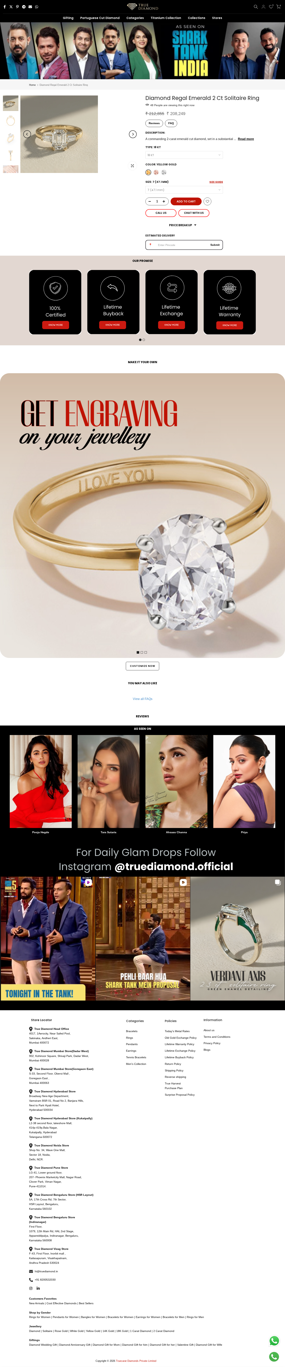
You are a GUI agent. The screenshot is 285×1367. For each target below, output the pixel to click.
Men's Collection (136, 1063)
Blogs (207, 1049)
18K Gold (122, 1331)
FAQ (171, 123)
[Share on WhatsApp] (36, 6)
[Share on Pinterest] (17, 6)
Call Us (161, 213)
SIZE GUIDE (216, 182)
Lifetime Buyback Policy (179, 1057)
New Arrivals (36, 1303)
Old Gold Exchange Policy (181, 1037)
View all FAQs (142, 699)
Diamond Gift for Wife (208, 1344)
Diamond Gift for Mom (106, 1344)
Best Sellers (85, 1303)
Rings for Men (195, 1317)
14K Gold (108, 1331)
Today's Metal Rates (177, 1031)
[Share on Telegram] (24, 6)
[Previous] (27, 134)
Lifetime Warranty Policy (179, 1044)
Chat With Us (194, 213)
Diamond (34, 1331)
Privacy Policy (212, 1043)
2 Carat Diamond (163, 1331)
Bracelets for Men (173, 1317)
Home (32, 85)
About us (209, 1030)
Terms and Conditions (217, 1036)
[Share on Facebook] (4, 6)
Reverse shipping (175, 1076)
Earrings (131, 1050)
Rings (129, 1037)
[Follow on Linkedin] (38, 1288)
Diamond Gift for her (162, 1344)
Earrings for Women (148, 1317)
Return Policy (173, 1063)
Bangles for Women (93, 1317)
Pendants (132, 1044)
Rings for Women (39, 1317)
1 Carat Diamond (140, 1331)
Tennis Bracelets (136, 1057)
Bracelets (131, 1031)
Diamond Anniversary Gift (74, 1344)
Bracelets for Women (120, 1317)
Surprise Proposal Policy (180, 1094)
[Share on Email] (30, 6)
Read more (246, 139)
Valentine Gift (185, 1344)
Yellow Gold (93, 1331)
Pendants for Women (65, 1317)
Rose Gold (61, 1331)
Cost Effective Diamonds (61, 1303)
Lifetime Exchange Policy (180, 1050)
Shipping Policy (174, 1070)
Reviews (154, 123)
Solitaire (47, 1331)
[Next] (133, 134)
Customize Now (142, 666)
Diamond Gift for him (135, 1344)
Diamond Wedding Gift (43, 1344)
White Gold (77, 1331)
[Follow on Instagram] (31, 1288)
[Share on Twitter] (11, 6)
